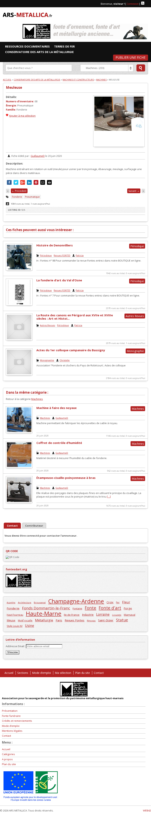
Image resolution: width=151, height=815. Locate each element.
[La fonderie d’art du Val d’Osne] (19, 304)
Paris (59, 620)
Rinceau (91, 620)
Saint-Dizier (105, 620)
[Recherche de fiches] (140, 67)
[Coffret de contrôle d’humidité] (19, 467)
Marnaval (129, 615)
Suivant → (133, 191)
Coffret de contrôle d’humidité (59, 443)
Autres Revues (47, 325)
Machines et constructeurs (78, 79)
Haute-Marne (43, 614)
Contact (99, 673)
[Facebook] (146, 3)
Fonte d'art (110, 608)
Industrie (88, 615)
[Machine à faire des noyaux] (19, 432)
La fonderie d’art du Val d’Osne (59, 280)
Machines (101, 79)
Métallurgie (44, 620)
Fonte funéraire (11, 716)
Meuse (11, 620)
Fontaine (77, 608)
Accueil (7, 79)
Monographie (47, 360)
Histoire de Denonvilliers (54, 245)
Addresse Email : (16, 646)
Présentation (9, 711)
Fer (118, 602)
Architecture (24, 602)
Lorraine (103, 614)
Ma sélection (63, 673)
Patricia (80, 255)
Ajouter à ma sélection (22, 115)
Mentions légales (12, 731)
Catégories (8, 754)
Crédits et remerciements (17, 721)
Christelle (65, 360)
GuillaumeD (38, 156)
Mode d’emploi (41, 673)
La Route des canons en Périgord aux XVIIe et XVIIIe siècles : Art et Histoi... (74, 316)
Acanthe (11, 602)
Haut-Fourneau (15, 614)
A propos (7, 759)
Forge (128, 608)
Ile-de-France (71, 615)
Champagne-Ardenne (76, 601)
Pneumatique (32, 196)
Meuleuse (14, 87)
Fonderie (17, 196)
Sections (22, 673)
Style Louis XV (14, 626)
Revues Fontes (74, 620)
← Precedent (19, 191)
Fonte (90, 608)
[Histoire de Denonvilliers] (19, 269)
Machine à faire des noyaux (56, 408)
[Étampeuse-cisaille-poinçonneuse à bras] (19, 502)
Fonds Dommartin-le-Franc (46, 608)
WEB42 (147, 810)
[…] (109, 496)
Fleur (126, 602)
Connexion (133, 3)
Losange (116, 614)
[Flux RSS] (142, 3)
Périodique (46, 255)
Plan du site (82, 673)
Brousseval (40, 602)
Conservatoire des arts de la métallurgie (37, 79)
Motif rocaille (25, 620)
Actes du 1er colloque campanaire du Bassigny (70, 350)
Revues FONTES (62, 255)
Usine (29, 626)
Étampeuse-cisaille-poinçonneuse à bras (66, 478)
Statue (122, 620)
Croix (110, 602)
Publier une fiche (130, 57)
